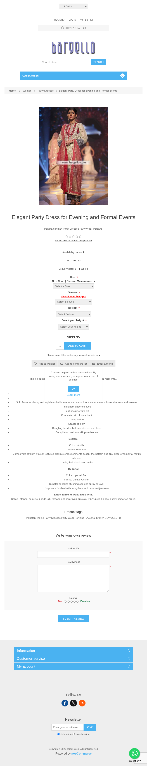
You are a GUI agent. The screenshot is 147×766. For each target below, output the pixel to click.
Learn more (73, 394)
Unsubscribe (82, 734)
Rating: (73, 597)
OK (73, 388)
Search (98, 62)
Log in (72, 20)
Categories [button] (30, 75)
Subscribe (66, 734)
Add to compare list (76, 363)
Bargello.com (68, 763)
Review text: (73, 561)
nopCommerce (81, 753)
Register (59, 20)
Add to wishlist (47, 363)
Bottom (73, 307)
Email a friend (105, 363)
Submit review (73, 618)
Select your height (73, 320)
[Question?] (134, 753)
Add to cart (77, 345)
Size (73, 277)
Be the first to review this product (73, 240)
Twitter (73, 703)
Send (89, 727)
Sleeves (73, 292)
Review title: (73, 548)
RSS (82, 703)
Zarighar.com (86, 763)
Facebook (64, 703)
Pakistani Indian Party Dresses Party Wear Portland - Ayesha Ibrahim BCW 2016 (71, 517)
